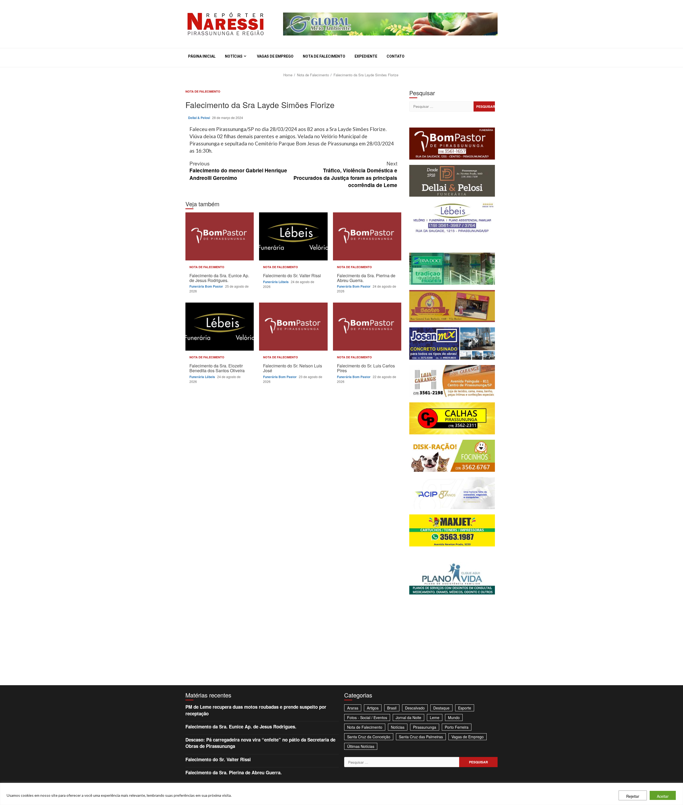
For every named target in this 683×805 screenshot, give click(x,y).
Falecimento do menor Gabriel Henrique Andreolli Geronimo (238, 170)
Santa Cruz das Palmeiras (421, 736)
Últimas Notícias (360, 746)
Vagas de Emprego (275, 56)
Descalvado (415, 708)
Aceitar (663, 796)
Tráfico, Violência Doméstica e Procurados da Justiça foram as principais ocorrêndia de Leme (345, 174)
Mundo (454, 717)
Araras (352, 708)
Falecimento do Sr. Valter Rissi (293, 236)
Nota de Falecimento (324, 56)
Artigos (373, 708)
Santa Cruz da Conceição (368, 736)
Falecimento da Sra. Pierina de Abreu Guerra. (367, 236)
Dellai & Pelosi (199, 117)
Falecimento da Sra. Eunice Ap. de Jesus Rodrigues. (219, 236)
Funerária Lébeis (276, 281)
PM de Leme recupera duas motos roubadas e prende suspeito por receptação (255, 710)
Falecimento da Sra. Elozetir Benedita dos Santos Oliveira (219, 327)
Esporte (464, 708)
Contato (395, 56)
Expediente (366, 56)
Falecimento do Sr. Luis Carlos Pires (367, 327)
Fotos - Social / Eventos (367, 717)
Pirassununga (424, 727)
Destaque (441, 708)
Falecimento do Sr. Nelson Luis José (293, 327)
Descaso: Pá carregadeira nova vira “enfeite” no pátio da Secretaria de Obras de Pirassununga (260, 742)
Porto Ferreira (456, 727)
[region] (341, 794)
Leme (434, 717)
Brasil (391, 708)
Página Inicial (202, 56)
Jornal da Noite (408, 717)
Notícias (234, 56)
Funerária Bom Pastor (206, 286)
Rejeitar (632, 796)
